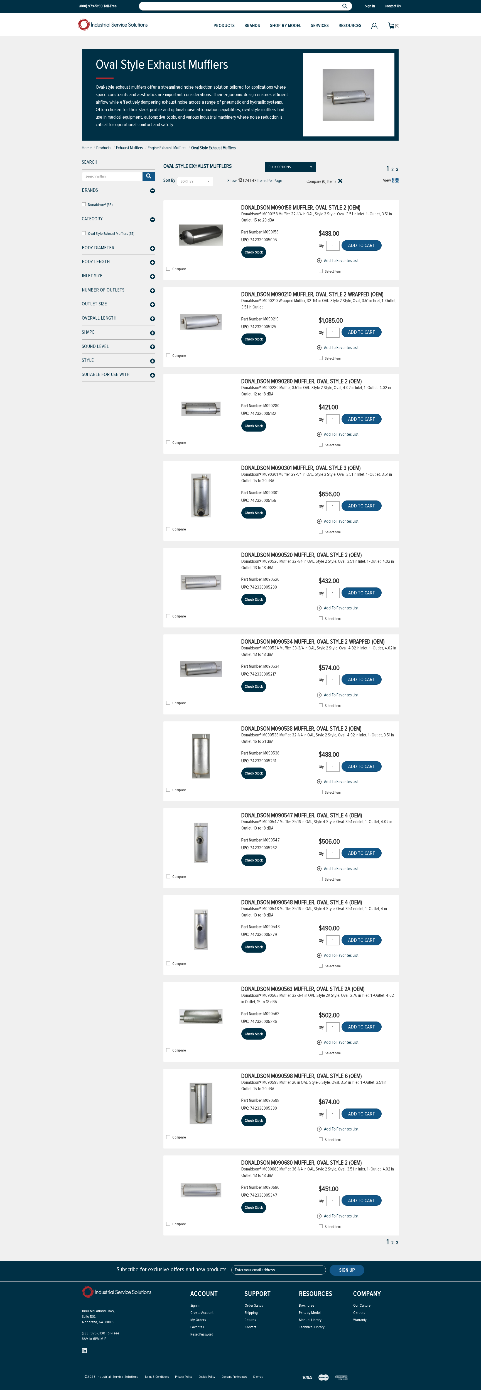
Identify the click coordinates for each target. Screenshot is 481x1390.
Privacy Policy (183, 1377)
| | (247, 180)
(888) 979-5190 (91, 6)
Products (224, 25)
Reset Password (201, 1334)
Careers (359, 1312)
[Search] (345, 6)
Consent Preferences (234, 1377)
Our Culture (361, 1305)
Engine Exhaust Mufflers (167, 148)
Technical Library (312, 1327)
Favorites (197, 1327)
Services (320, 25)
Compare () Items (321, 181)
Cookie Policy (206, 1377)
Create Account (201, 1312)
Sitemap (258, 1377)
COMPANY (367, 1294)
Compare (179, 269)
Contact (250, 1327)
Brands (252, 25)
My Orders (198, 1319)
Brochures (306, 1305)
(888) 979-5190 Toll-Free (100, 1333)
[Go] (149, 176)
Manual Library (310, 1319)
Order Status (254, 1305)
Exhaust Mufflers (129, 148)
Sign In (195, 1305)
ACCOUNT (204, 1294)
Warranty (360, 1319)
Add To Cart (361, 245)
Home (87, 148)
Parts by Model (310, 1312)
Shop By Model (285, 25)
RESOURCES (315, 1294)
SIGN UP (347, 1270)
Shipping (251, 1312)
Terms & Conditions (157, 1377)
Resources (350, 25)
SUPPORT (258, 1294)
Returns (250, 1319)
